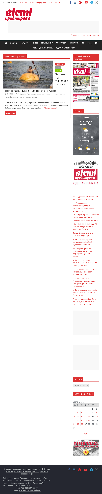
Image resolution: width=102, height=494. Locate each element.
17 (74, 420)
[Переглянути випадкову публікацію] (96, 43)
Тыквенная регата (16, 97)
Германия (30, 94)
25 (78, 424)
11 (78, 416)
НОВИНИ (60, 64)
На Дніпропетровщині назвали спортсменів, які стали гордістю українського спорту (86, 217)
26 (82, 424)
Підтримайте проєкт (65, 48)
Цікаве (59, 70)
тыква (7, 97)
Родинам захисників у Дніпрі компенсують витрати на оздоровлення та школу (85, 301)
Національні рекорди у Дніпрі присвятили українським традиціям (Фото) (85, 226)
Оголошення (47, 43)
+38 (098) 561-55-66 (29, 488)
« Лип (85, 434)
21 (89, 420)
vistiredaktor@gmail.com (30, 490)
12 (82, 416)
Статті (25, 43)
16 (97, 416)
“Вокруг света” (50, 108)
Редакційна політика (43, 48)
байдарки (22, 94)
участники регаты (30, 97)
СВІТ (58, 67)
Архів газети (61, 43)
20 (86, 420)
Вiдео (35, 43)
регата (62, 94)
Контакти (74, 43)
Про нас (85, 43)
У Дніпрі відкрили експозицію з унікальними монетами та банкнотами (86, 292)
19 (82, 420)
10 (74, 416)
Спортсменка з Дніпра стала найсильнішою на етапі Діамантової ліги (85, 272)
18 (78, 420)
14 (89, 416)
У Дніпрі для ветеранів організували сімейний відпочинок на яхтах (82, 242)
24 (74, 424)
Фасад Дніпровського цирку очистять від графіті (39, 2)
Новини (13, 43)
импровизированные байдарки (47, 94)
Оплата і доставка (12, 469)
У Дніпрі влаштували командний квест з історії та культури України (85, 263)
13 (86, 416)
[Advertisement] (53, 27)
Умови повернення (31, 469)
